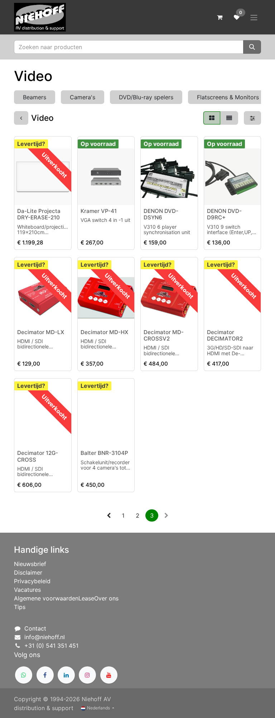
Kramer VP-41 (99, 211)
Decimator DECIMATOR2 (225, 335)
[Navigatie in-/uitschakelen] (254, 17)
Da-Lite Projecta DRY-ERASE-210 (39, 214)
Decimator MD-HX (104, 332)
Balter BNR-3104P (104, 453)
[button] (25, 195)
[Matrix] (212, 118)
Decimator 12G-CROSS (37, 456)
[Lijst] (229, 118)
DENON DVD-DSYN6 (161, 214)
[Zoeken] (252, 47)
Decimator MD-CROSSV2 (164, 335)
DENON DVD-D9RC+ (224, 214)
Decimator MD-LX (40, 332)
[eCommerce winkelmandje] (219, 17)
